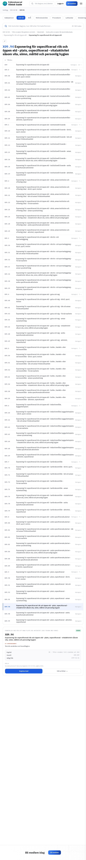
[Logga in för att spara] (5, 41)
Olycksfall (40, 32)
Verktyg (5, 10)
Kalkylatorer (9, 18)
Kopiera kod (23, 671)
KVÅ (29, 18)
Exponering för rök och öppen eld (15, 35)
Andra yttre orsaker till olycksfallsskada (59, 32)
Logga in (60, 4)
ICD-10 (21, 18)
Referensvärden (42, 18)
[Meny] (81, 3)
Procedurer (56, 18)
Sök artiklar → (62, 671)
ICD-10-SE (13, 10)
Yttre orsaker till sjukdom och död (23, 32)
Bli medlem (72, 4)
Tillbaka (9, 60)
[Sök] (32, 3)
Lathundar (69, 18)
